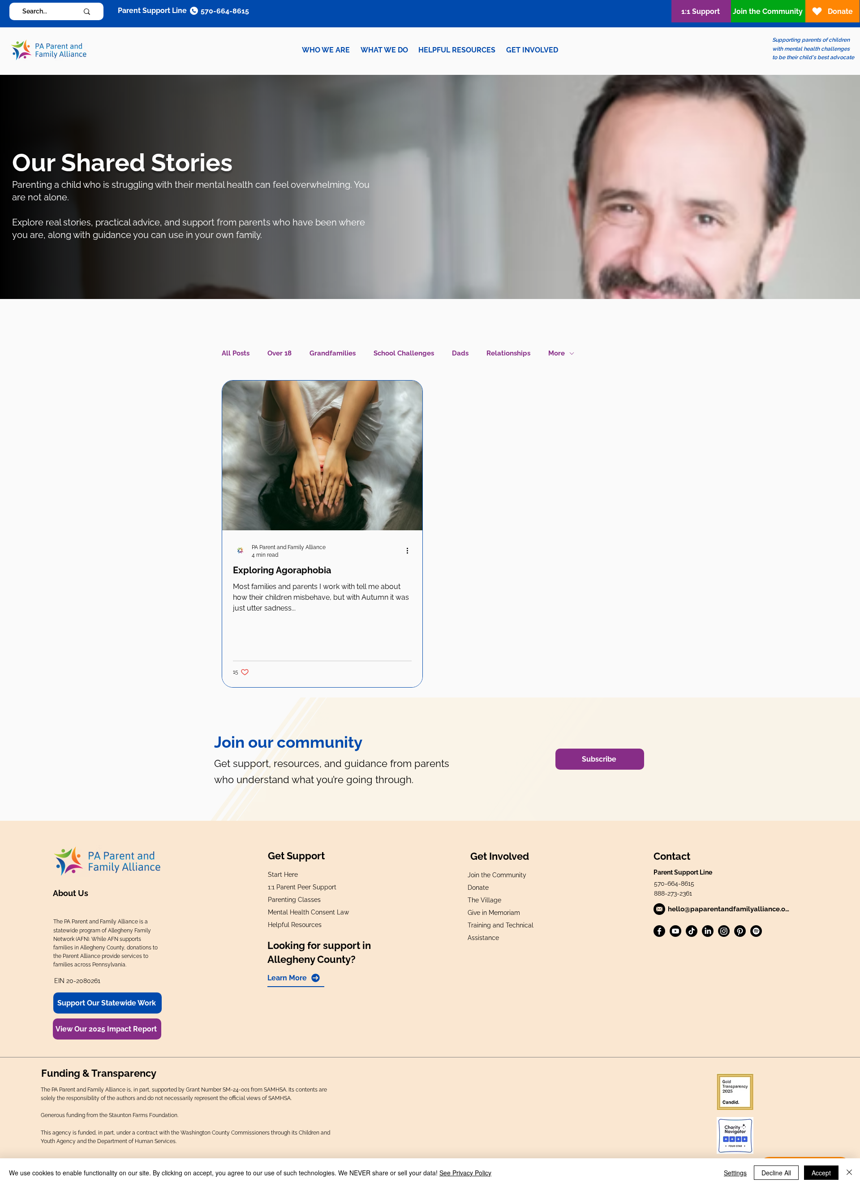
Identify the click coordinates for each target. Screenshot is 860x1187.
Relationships (508, 353)
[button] (325, 50)
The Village (484, 900)
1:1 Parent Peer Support (302, 887)
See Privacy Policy (465, 1172)
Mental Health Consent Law (308, 912)
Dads (460, 353)
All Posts (235, 353)
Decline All (776, 1172)
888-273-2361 (673, 893)
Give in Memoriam (494, 912)
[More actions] (410, 550)
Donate (478, 887)
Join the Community (497, 875)
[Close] (849, 1172)
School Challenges (404, 353)
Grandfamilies (333, 353)
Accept (821, 1172)
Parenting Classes (294, 899)
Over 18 (279, 353)
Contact (672, 856)
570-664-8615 (674, 883)
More (556, 353)
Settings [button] (735, 1172)
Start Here (283, 874)
